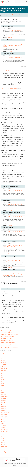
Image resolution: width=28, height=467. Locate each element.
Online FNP (4, 355)
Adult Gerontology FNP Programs (9, 334)
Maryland (3, 394)
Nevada (3, 410)
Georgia (3, 375)
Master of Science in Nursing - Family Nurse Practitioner (13, 245)
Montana (3, 406)
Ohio (2, 423)
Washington (4, 446)
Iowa (2, 385)
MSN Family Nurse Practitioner (15, 204)
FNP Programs (3, 14)
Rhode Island (4, 431)
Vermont (3, 442)
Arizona (3, 360)
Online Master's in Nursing (14, 30)
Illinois (2, 381)
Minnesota (3, 400)
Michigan (3, 398)
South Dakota (4, 435)
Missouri (3, 405)
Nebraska (3, 408)
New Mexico (4, 416)
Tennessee (4, 436)
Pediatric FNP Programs (7, 340)
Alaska (2, 359)
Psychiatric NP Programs (7, 344)
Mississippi (3, 402)
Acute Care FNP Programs (7, 332)
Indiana (3, 383)
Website (10, 37)
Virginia (3, 444)
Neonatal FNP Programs (7, 338)
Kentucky (3, 389)
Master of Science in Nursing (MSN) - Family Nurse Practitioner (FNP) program (12, 45)
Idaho (2, 379)
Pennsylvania (4, 429)
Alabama (3, 357)
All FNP (3, 353)
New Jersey (4, 414)
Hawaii (2, 377)
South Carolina (4, 433)
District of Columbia (6, 372)
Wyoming (3, 452)
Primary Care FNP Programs (8, 342)
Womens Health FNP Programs (9, 346)
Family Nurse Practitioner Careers (9, 347)
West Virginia (4, 448)
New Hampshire (5, 412)
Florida (3, 374)
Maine (2, 392)
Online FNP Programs (6, 329)
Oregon (3, 427)
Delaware (3, 370)
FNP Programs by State (7, 330)
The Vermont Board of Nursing (9, 88)
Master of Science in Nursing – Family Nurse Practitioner (13, 191)
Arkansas (3, 362)
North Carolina (4, 420)
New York (3, 418)
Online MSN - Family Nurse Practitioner (12, 260)
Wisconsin (3, 450)
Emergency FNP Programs (7, 336)
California (3, 364)
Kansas (3, 387)
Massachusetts (5, 396)
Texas (2, 438)
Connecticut (4, 368)
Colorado (3, 366)
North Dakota (4, 421)
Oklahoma (3, 425)
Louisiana (3, 390)
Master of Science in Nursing (15, 57)
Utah (2, 440)
